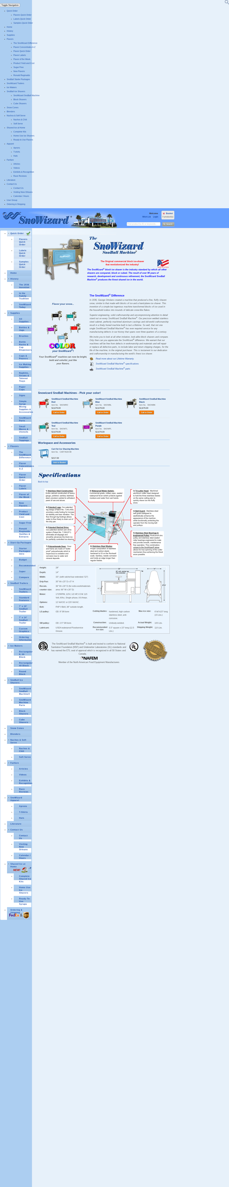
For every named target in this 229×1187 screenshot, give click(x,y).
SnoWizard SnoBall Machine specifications (117, 363)
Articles (16, 164)
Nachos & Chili (20, 119)
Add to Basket (59, 462)
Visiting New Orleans (23, 192)
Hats (15, 156)
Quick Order (12, 11)
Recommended (25, 565)
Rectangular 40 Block (25, 664)
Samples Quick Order (23, 23)
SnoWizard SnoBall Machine (26, 95)
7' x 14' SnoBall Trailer (23, 620)
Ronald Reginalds (21, 75)
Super (22, 571)
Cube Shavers (19, 103)
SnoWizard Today (25, 305)
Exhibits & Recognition (23, 172)
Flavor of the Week (21, 59)
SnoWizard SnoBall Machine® (25, 691)
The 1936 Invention (24, 286)
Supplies (11, 35)
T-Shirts (23, 812)
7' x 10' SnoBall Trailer (23, 609)
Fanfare (10, 160)
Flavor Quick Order (22, 51)
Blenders (11, 111)
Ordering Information (25, 638)
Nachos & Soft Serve (16, 115)
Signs (22, 395)
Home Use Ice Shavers (23, 136)
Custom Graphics (24, 630)
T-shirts (16, 152)
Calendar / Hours (21, 196)
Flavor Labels (19, 55)
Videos (16, 168)
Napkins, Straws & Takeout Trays (24, 377)
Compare (24, 577)
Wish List (146, 217)
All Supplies (24, 320)
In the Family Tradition (24, 296)
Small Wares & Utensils (23, 429)
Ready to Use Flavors (23, 140)
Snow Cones (12, 107)
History (10, 31)
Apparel (10, 144)
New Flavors (19, 71)
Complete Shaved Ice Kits (25, 879)
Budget (23, 560)
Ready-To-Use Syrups (24, 901)
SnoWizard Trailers (15, 83)
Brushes (23, 336)
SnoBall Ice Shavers (16, 91)
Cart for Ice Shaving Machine (65, 449)
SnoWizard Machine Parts (25, 702)
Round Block (22, 672)
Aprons (16, 148)
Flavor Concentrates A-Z (24, 47)
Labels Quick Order (22, 19)
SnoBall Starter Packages (18, 79)
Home (9, 27)
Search (169, 224)
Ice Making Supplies (25, 365)
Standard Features (24, 599)
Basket (169, 213)
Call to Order (59, 412)
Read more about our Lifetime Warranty (115, 358)
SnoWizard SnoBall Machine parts (113, 368)
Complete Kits (19, 132)
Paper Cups (22, 388)
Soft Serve (18, 123)
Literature (11, 180)
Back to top (43, 482)
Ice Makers (12, 87)
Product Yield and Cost (23, 63)
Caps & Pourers (23, 357)
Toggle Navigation (10, 5)
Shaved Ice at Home (16, 128)
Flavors (10, 39)
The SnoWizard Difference (25, 43)
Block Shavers (19, 99)
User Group (12, 200)
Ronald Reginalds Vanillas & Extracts (24, 533)
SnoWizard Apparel (16, 799)
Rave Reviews (20, 176)
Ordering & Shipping (16, 204)
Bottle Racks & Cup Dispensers (25, 346)
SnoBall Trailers (19, 583)
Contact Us (12, 184)
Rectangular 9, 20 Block (25, 654)
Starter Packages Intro (24, 551)
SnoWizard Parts (25, 419)
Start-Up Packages (20, 542)
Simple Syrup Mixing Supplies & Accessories (25, 406)
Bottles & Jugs (24, 328)
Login (155, 217)
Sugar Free (18, 67)
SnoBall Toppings (24, 439)
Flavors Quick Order (22, 15)
